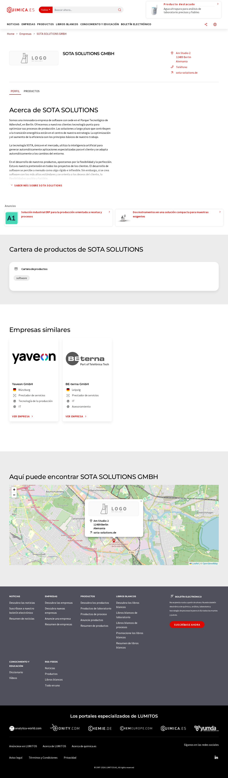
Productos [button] (45, 24)
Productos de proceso (94, 614)
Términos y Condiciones (43, 757)
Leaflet (195, 563)
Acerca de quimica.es (84, 746)
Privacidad (70, 757)
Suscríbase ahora (187, 624)
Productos (32, 91)
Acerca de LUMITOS (54, 746)
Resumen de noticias (21, 618)
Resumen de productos (94, 625)
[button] (114, 541)
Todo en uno (52, 685)
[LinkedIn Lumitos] (216, 757)
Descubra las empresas (59, 602)
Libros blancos (54, 679)
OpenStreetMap (210, 563)
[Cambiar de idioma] (215, 25)
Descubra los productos (95, 602)
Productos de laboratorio (96, 608)
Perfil (15, 91)
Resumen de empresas (58, 624)
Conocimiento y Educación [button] (99, 24)
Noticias (50, 668)
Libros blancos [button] (67, 24)
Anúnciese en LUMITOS (23, 746)
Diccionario (16, 672)
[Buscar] (119, 10)
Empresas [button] (28, 24)
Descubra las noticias (22, 602)
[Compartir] (205, 25)
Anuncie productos (92, 620)
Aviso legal (15, 757)
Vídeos (13, 678)
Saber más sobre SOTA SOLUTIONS (38, 185)
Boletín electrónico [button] (136, 24)
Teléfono (181, 67)
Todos (44, 9)
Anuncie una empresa (58, 618)
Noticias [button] (13, 24)
